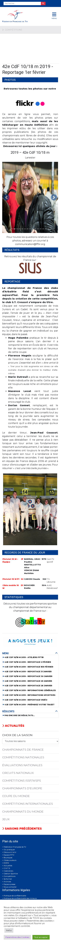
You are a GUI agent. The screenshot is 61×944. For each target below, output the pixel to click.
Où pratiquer (9, 849)
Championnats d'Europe (22, 788)
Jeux (6, 819)
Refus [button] (9, 930)
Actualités (14, 725)
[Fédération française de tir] (20, 16)
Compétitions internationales (27, 803)
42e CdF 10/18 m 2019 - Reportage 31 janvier (28, 671)
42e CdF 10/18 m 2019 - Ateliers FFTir (24, 657)
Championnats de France (23, 749)
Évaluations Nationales (22, 765)
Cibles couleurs (10, 860)
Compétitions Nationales (23, 757)
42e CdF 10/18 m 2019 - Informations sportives (29, 695)
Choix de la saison (17, 735)
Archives (7, 881)
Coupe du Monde (16, 796)
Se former (8, 879)
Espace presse (9, 884)
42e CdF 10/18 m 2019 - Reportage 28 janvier (28, 686)
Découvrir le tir (10, 852)
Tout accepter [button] (41, 937)
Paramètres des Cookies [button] (17, 937)
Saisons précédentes (23, 828)
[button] (6, 197)
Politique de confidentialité (15, 896)
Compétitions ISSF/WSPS (21, 780)
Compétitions (9, 876)
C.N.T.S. (7, 868)
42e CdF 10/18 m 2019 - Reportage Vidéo (25, 700)
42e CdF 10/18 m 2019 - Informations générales (30, 690)
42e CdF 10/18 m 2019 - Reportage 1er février (28, 667)
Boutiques (8, 857)
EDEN (6, 863)
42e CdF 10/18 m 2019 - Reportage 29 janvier (28, 681)
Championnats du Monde (23, 811)
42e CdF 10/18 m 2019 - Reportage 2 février (27, 662)
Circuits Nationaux (18, 773)
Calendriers (8, 871)
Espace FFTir (9, 855)
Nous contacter (10, 887)
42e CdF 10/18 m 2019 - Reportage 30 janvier (28, 676)
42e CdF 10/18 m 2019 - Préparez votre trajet (29, 704)
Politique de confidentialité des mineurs (20, 898)
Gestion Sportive (11, 873)
